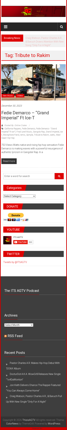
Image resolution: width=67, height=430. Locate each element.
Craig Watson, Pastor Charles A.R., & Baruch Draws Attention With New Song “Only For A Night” (44, 42)
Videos (20, 95)
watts (52, 135)
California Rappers (12, 128)
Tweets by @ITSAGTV (15, 262)
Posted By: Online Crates (15, 125)
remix (22, 135)
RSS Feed (15, 336)
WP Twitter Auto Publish (21, 428)
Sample (29, 135)
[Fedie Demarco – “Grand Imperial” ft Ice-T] (33, 82)
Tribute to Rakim (41, 135)
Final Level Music (24, 132)
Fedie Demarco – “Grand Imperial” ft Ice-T (25, 115)
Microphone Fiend (11, 135)
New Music (8, 95)
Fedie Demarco (28, 128)
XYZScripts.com (50, 428)
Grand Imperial (52, 132)
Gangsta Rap (39, 132)
